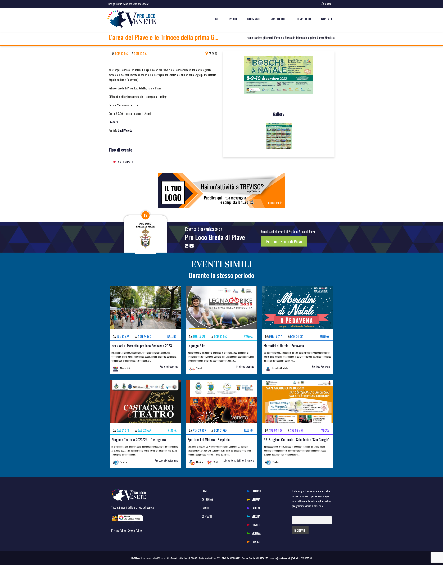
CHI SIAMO (207, 500)
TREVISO (255, 542)
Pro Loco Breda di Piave (215, 237)
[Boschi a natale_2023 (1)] (279, 136)
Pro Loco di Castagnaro (166, 460)
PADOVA (256, 508)
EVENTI (205, 508)
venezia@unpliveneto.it (280, 558)
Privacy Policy (118, 530)
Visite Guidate (125, 162)
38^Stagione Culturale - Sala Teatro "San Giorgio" (296, 439)
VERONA (256, 516)
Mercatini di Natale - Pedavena (284, 345)
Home (250, 38)
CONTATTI (207, 516)
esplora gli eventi (263, 38)
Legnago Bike (196, 345)
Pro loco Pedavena (169, 366)
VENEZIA (256, 500)
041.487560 (306, 558)
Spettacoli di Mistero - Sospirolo (209, 439)
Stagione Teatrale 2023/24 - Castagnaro (138, 439)
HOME (205, 491)
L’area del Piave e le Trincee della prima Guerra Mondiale (304, 38)
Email (294, 514)
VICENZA (256, 533)
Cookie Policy (135, 530)
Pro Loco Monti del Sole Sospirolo (237, 460)
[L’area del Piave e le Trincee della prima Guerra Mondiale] (278, 76)
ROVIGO (256, 525)
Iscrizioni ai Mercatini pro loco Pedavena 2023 (141, 345)
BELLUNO (256, 491)
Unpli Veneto (125, 130)
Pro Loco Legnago (245, 366)
